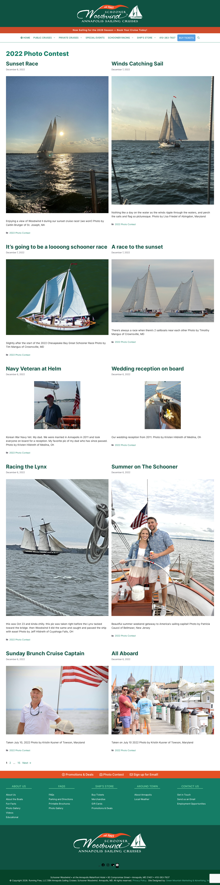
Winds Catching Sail (137, 63)
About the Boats (14, 799)
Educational (12, 817)
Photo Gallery (13, 808)
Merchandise (98, 799)
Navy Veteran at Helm (33, 368)
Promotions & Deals (79, 774)
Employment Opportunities (191, 803)
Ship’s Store (144, 37)
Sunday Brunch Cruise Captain (45, 653)
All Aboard (124, 653)
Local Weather (141, 799)
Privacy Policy (139, 880)
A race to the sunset (137, 247)
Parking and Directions (61, 799)
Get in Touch (184, 794)
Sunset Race (22, 63)
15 (19, 762)
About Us (11, 794)
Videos (9, 812)
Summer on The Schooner (144, 466)
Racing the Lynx (26, 466)
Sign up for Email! (145, 774)
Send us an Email (186, 799)
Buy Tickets (186, 37)
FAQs (51, 794)
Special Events (95, 37)
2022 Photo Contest (19, 233)
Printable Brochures (59, 803)
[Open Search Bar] (198, 37)
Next (26, 762)
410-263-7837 (167, 37)
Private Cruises (69, 37)
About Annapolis (143, 794)
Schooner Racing (119, 37)
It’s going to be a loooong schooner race (56, 247)
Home (26, 37)
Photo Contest (113, 774)
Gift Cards (97, 803)
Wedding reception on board (147, 368)
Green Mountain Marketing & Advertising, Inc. (188, 880)
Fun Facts (11, 803)
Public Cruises (42, 37)
